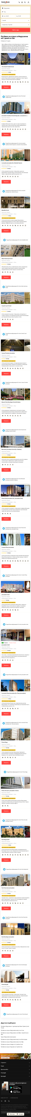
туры (5, 3)
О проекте (3, 1062)
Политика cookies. (12, 1109)
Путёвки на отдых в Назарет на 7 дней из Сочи (12, 1044)
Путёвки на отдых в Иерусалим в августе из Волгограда (14, 1039)
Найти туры (15, 30)
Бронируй (3, 1076)
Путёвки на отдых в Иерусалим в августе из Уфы (12, 1042)
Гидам (2, 1066)
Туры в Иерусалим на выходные (8, 1037)
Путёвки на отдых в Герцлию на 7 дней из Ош (11, 1047)
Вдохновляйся (4, 1069)
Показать (6, 87)
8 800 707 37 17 (4, 1098)
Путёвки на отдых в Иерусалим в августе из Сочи (12, 1030)
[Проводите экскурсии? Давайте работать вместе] (15, 1056)
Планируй (3, 1072)
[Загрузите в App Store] (15, 1091)
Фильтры (12, 1114)
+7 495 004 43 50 (14, 1098)
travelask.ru (26, 1104)
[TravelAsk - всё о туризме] (5, 2)
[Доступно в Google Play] (15, 1087)
